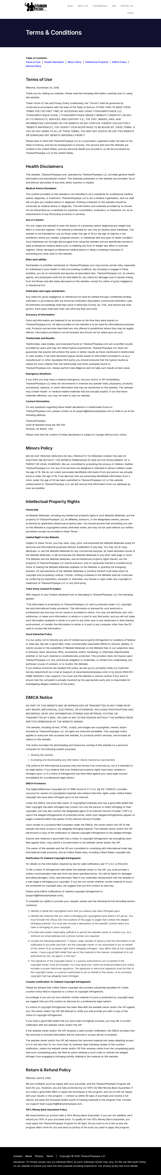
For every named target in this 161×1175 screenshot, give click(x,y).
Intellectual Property (96, 62)
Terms (49, 1156)
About (28, 1156)
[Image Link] (36, 6)
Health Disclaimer (54, 62)
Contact (17, 1156)
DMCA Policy (119, 62)
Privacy (39, 1156)
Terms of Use (33, 62)
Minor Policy (75, 62)
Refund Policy (33, 66)
